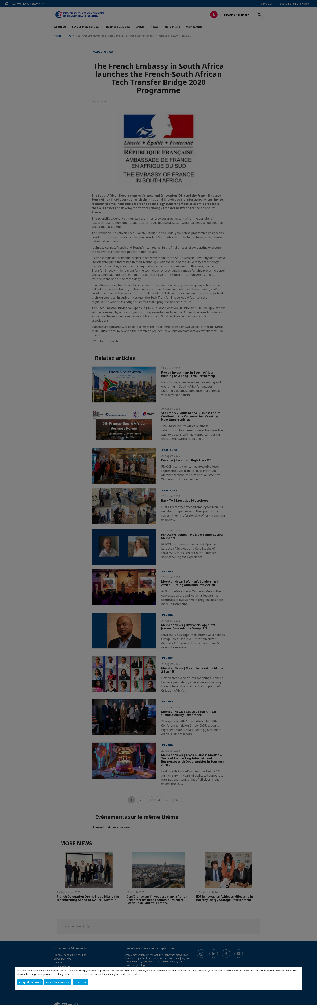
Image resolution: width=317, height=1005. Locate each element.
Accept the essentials (57, 982)
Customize (80, 982)
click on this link (131, 974)
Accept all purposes (30, 982)
